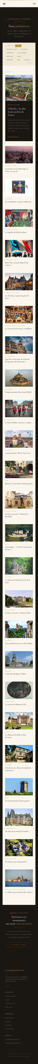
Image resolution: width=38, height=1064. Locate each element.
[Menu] (34, 3)
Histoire (27, 59)
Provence (10, 59)
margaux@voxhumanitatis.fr (13, 1043)
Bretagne (10, 56)
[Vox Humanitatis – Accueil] (4, 4)
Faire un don (8, 1007)
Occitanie (24, 49)
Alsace (19, 56)
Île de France (22, 52)
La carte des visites (10, 996)
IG (6, 986)
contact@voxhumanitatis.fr (12, 1039)
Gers (18, 59)
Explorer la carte (19, 944)
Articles (7, 1000)
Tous (18, 45)
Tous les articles (9, 1028)
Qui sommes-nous (10, 1003)
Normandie (10, 52)
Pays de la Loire (12, 49)
